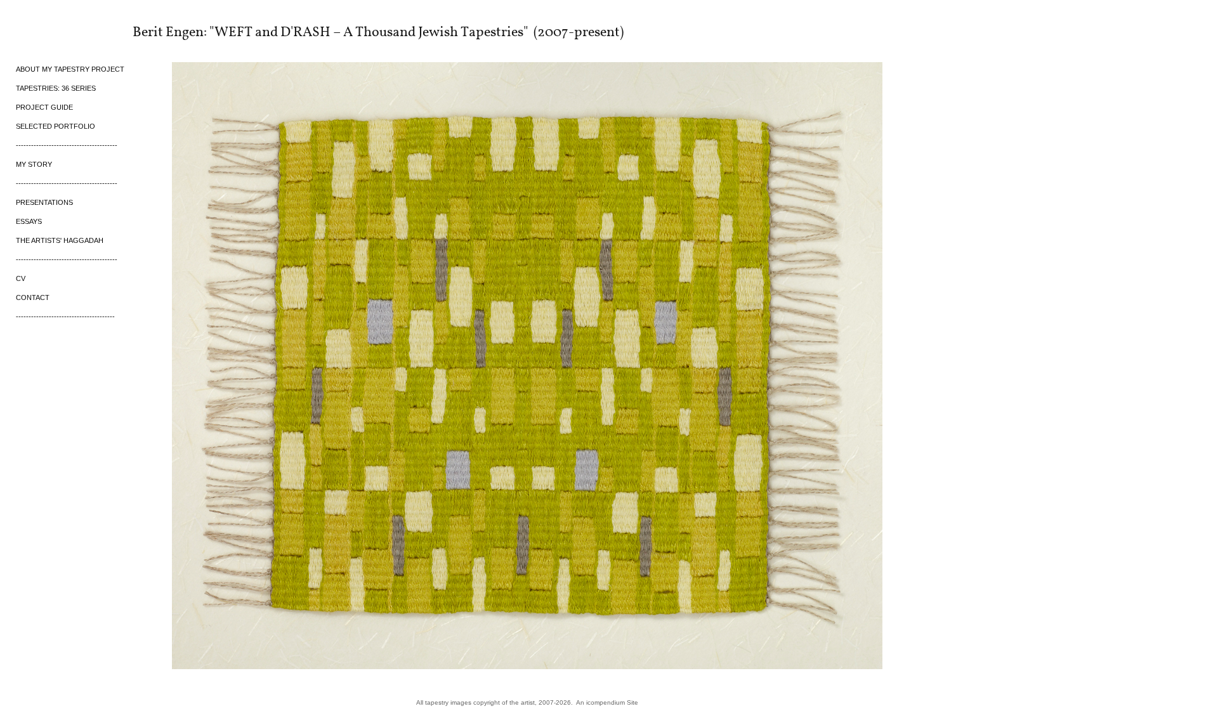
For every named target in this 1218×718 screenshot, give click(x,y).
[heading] (47, 31)
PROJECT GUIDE (44, 107)
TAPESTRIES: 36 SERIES (56, 88)
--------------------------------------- (65, 316)
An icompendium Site (607, 702)
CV (20, 278)
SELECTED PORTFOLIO (55, 126)
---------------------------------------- (66, 145)
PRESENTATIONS (44, 202)
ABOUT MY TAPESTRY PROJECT (70, 69)
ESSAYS (29, 221)
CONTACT (32, 297)
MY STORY (34, 164)
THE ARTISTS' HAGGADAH (59, 240)
